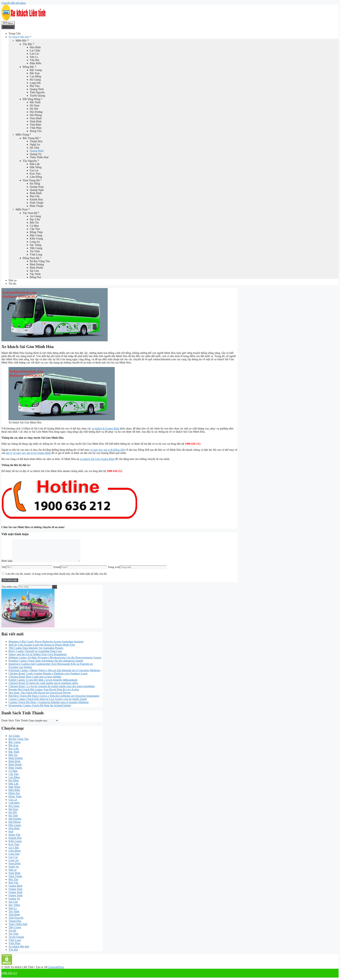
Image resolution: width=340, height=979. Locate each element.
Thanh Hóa (36, 141)
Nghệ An (35, 144)
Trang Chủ (14, 33)
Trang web (114, 567)
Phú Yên (34, 196)
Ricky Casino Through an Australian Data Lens (35, 651)
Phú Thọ (34, 85)
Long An (35, 241)
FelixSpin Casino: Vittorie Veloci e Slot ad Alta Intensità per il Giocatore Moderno (54, 670)
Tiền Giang (36, 248)
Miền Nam (22, 209)
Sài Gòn (34, 270)
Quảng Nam (37, 186)
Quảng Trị (35, 154)
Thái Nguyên (37, 92)
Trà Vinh (35, 251)
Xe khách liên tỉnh (18, 36)
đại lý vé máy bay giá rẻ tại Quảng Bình (28, 452)
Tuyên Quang (37, 95)
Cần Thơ (35, 228)
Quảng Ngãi (37, 189)
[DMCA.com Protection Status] (6, 963)
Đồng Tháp (36, 232)
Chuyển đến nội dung (13, 2)
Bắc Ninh (35, 102)
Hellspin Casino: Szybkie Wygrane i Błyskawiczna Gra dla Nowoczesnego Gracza (54, 657)
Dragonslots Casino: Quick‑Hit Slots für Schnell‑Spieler (39, 705)
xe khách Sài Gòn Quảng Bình (97, 458)
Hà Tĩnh (34, 147)
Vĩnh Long (36, 254)
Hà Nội (34, 108)
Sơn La (34, 56)
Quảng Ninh (37, 89)
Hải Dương (36, 111)
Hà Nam (34, 105)
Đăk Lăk (35, 164)
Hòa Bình (35, 47)
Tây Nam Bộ (30, 212)
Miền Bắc (21, 40)
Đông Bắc (28, 66)
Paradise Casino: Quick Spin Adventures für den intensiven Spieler (45, 660)
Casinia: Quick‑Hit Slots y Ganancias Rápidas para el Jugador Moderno (48, 702)
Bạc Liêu (35, 219)
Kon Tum (35, 173)
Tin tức (12, 283)
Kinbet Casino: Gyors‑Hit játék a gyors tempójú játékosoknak (42, 679)
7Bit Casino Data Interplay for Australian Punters (35, 647)
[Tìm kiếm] (54, 587)
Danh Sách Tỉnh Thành (14, 720)
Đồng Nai (35, 277)
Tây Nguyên (30, 160)
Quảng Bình (37, 150)
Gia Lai (34, 170)
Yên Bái (34, 60)
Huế (10, 831)
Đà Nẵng (35, 183)
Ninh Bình (36, 121)
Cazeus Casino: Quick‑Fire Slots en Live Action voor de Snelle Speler (47, 699)
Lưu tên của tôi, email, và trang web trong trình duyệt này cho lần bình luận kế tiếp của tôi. (56, 573)
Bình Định (36, 193)
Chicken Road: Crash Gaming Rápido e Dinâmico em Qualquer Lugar (47, 673)
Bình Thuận (36, 205)
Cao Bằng (35, 76)
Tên (3, 567)
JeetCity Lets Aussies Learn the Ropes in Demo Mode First (41, 644)
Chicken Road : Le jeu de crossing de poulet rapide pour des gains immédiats (51, 686)
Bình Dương (37, 264)
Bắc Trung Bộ (31, 138)
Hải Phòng (36, 115)
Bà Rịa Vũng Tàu (40, 261)
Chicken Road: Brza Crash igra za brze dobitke (34, 676)
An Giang (35, 216)
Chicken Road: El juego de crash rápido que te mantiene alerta (43, 683)
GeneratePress (56, 967)
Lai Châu (35, 50)
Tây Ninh (35, 273)
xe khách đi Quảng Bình (105, 428)
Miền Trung (22, 134)
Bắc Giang (36, 69)
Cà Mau (34, 225)
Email (56, 567)
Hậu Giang (36, 235)
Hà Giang (35, 79)
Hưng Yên (36, 131)
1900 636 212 (9, 973)
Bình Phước (36, 267)
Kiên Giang (36, 238)
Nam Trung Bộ (31, 180)
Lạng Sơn (35, 82)
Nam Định (36, 118)
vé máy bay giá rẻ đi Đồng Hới (107, 449)
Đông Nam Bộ (31, 258)
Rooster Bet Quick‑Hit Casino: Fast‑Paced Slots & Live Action (43, 689)
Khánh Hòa (36, 199)
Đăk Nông (36, 167)
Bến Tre (34, 222)
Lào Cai (34, 53)
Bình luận (6, 560)
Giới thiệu (14, 802)
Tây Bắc (27, 44)
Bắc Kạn (35, 73)
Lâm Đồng (36, 176)
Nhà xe (12, 280)
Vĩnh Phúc (36, 127)
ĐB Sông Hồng (31, 99)
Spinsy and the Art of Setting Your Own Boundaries (37, 654)
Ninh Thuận (36, 202)
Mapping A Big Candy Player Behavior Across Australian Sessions (45, 641)
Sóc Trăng (35, 244)
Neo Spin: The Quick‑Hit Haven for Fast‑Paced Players (39, 692)
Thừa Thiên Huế (39, 157)
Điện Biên (35, 63)
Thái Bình (35, 124)
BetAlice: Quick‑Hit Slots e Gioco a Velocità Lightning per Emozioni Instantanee (53, 695)
